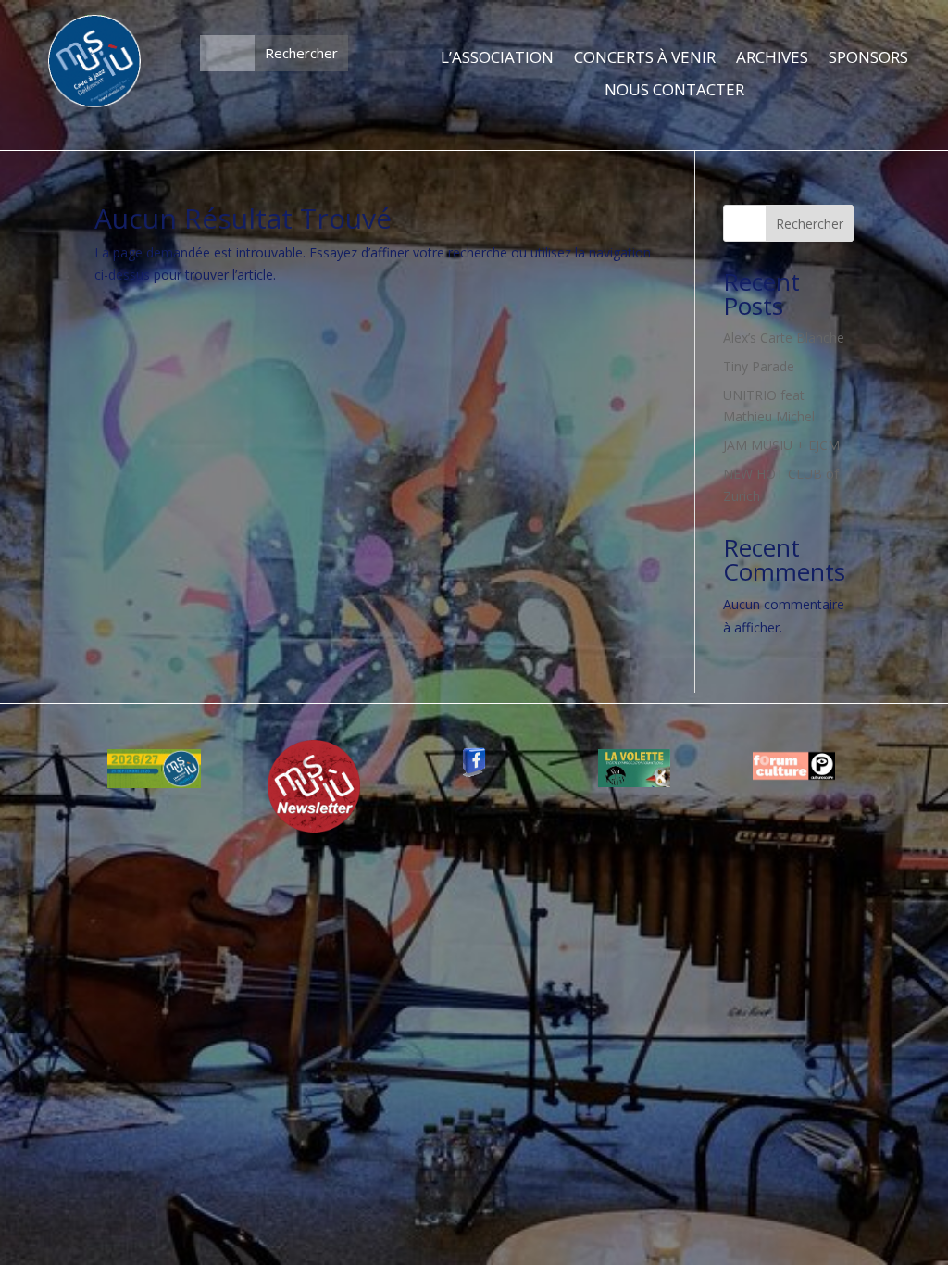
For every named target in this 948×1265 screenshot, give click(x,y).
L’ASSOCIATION (497, 58)
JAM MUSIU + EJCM (781, 445)
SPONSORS (868, 58)
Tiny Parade (758, 366)
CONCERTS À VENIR (645, 58)
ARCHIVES (772, 58)
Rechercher (809, 223)
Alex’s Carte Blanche (783, 337)
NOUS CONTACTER (674, 90)
